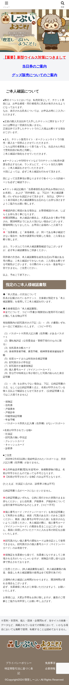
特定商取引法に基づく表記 (19, 671)
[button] (61, 505)
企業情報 (50, 668)
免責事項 (50, 662)
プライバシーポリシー (19, 662)
